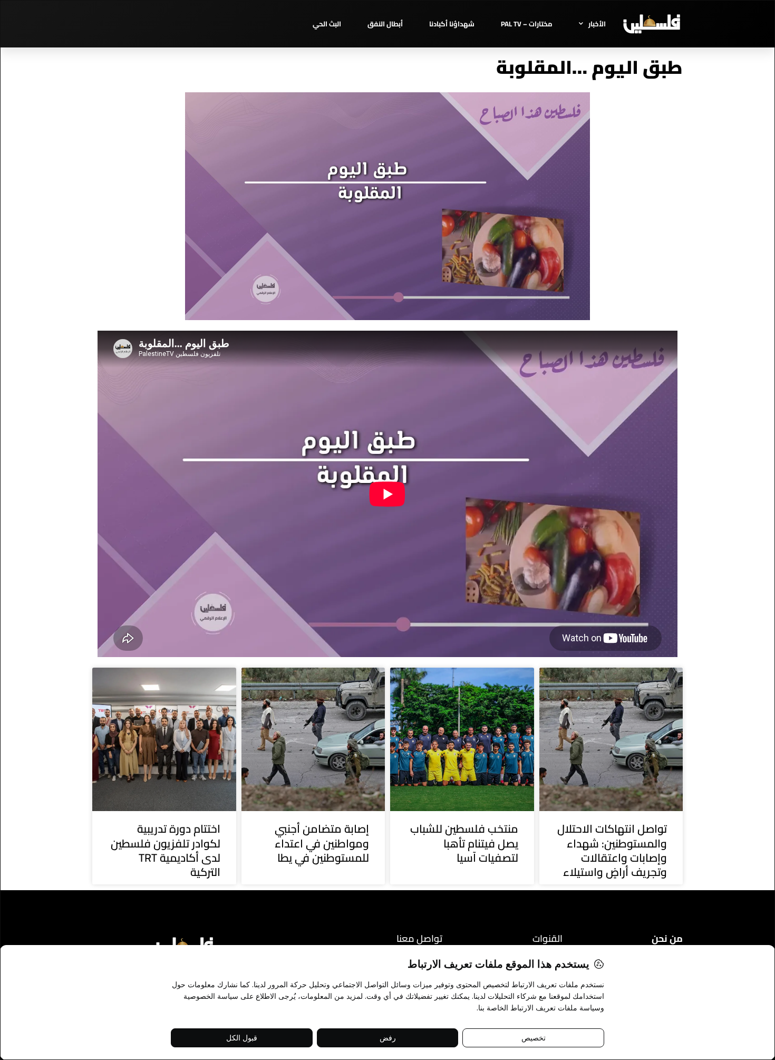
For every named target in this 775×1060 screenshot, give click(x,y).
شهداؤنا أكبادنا (451, 23)
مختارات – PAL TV (527, 23)
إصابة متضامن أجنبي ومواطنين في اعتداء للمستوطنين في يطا (322, 843)
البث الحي (327, 23)
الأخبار (597, 23)
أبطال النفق (385, 23)
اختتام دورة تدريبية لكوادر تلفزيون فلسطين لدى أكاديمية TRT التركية (165, 850)
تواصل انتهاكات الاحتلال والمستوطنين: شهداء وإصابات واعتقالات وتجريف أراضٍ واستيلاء (612, 850)
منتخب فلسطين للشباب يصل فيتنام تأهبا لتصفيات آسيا (464, 843)
